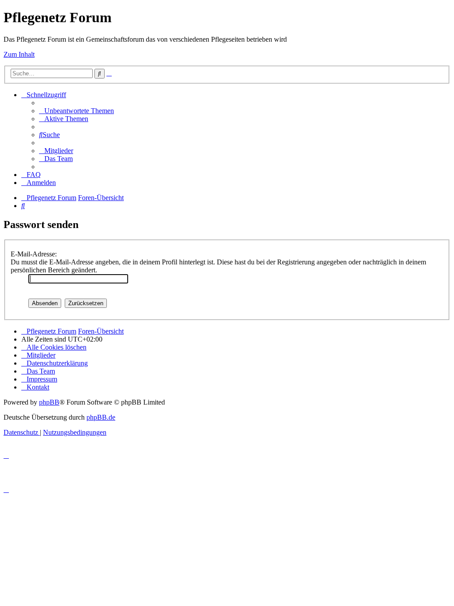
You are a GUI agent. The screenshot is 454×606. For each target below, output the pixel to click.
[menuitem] (76, 110)
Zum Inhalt (19, 54)
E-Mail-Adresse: (34, 254)
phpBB (49, 402)
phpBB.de (100, 417)
